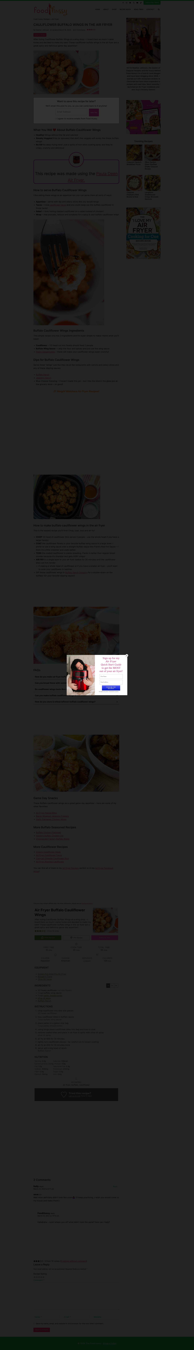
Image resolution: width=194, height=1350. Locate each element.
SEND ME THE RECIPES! (111, 687)
